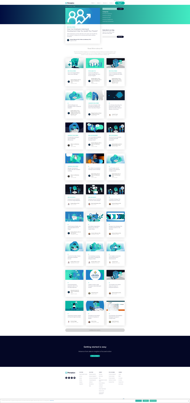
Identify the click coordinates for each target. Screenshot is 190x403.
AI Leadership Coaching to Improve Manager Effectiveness (73, 138)
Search (121, 8)
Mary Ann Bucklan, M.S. (96, 203)
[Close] (188, 401)
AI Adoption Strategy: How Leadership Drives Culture (114, 200)
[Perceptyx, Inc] (70, 373)
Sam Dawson (73, 233)
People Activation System (83, 374)
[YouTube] (74, 378)
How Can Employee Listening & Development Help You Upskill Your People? (82, 30)
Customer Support (111, 376)
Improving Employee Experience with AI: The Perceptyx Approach (73, 286)
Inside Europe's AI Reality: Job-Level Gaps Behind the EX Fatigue (74, 228)
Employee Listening (107, 15)
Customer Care (122, 0)
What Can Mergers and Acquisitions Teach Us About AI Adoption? (74, 106)
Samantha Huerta (74, 290)
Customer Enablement (112, 374)
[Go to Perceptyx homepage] (69, 3)
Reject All (145, 400)
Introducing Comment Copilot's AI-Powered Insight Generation (74, 316)
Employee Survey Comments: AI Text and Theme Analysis (94, 200)
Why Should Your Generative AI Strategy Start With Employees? (115, 138)
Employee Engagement (108, 19)
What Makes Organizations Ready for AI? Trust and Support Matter (94, 228)
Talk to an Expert (120, 3)
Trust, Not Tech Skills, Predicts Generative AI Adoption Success (74, 257)
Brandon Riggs (74, 321)
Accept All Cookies (153, 400)
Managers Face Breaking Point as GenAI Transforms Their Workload (115, 228)
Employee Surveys (107, 17)
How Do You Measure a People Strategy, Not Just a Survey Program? (94, 74)
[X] (69, 378)
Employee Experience (107, 13)
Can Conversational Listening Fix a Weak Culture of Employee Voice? (94, 138)
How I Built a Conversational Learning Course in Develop (94, 169)
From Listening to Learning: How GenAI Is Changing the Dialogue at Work (94, 257)
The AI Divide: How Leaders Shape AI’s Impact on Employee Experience (115, 286)
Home (66, 6)
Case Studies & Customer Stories (103, 380)
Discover (80, 376)
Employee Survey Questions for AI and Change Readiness (74, 200)
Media (119, 376)
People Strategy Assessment (101, 393)
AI (109, 103)
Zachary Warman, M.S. (74, 39)
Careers (120, 374)
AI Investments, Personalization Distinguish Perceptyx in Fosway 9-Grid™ (115, 317)
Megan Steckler (115, 79)
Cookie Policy (52, 400)
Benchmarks (101, 376)
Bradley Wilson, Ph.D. (95, 78)
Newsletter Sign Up (117, 0)
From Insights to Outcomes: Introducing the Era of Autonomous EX (115, 257)
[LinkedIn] (66, 378)
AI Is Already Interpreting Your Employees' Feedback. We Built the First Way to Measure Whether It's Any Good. (115, 107)
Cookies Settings (138, 400)
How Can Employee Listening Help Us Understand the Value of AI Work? (115, 74)
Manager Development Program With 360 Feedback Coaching (74, 169)
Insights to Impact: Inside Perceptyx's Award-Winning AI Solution (94, 286)
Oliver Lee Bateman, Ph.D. (85, 39)
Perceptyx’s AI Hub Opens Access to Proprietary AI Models (94, 317)
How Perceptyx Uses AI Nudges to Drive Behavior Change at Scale (114, 169)
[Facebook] (72, 378)
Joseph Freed (115, 114)
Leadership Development (108, 21)
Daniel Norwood (94, 292)
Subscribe (120, 36)
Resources (70, 6)
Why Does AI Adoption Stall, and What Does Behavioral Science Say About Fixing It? (94, 106)
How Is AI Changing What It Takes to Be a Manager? (73, 73)
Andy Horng (93, 321)
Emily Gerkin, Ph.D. (95, 173)
